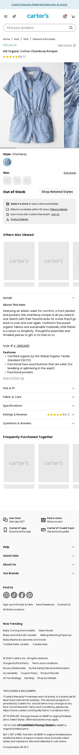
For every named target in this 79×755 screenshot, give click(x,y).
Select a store (19, 203)
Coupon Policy (29, 673)
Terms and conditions (45, 663)
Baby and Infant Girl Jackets (19, 635)
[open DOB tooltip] (74, 45)
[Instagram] (6, 595)
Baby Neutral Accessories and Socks (24, 639)
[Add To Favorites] (74, 67)
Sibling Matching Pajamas (56, 635)
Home (6, 39)
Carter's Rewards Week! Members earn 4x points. (40, 4)
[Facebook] (22, 595)
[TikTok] (14, 595)
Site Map (29, 678)
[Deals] (14, 16)
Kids (16, 39)
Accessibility (10, 673)
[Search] (71, 28)
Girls (26, 39)
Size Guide (70, 172)
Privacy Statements (14, 668)
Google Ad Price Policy (16, 663)
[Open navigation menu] (6, 16)
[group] (31, 105)
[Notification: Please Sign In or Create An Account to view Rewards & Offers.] (65, 16)
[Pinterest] (29, 595)
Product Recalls (50, 673)
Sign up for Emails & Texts (18, 604)
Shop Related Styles (57, 192)
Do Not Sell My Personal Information (49, 668)
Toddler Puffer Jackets (16, 644)
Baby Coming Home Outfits (19, 630)
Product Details (19, 219)
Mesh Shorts (46, 630)
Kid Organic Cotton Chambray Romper (30, 51)
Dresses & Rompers (44, 39)
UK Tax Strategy (12, 678)
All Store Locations (13, 609)
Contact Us (64, 604)
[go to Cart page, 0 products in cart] (73, 16)
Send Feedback (45, 604)
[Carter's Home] (39, 15)
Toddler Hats (40, 644)
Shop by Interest (46, 678)
